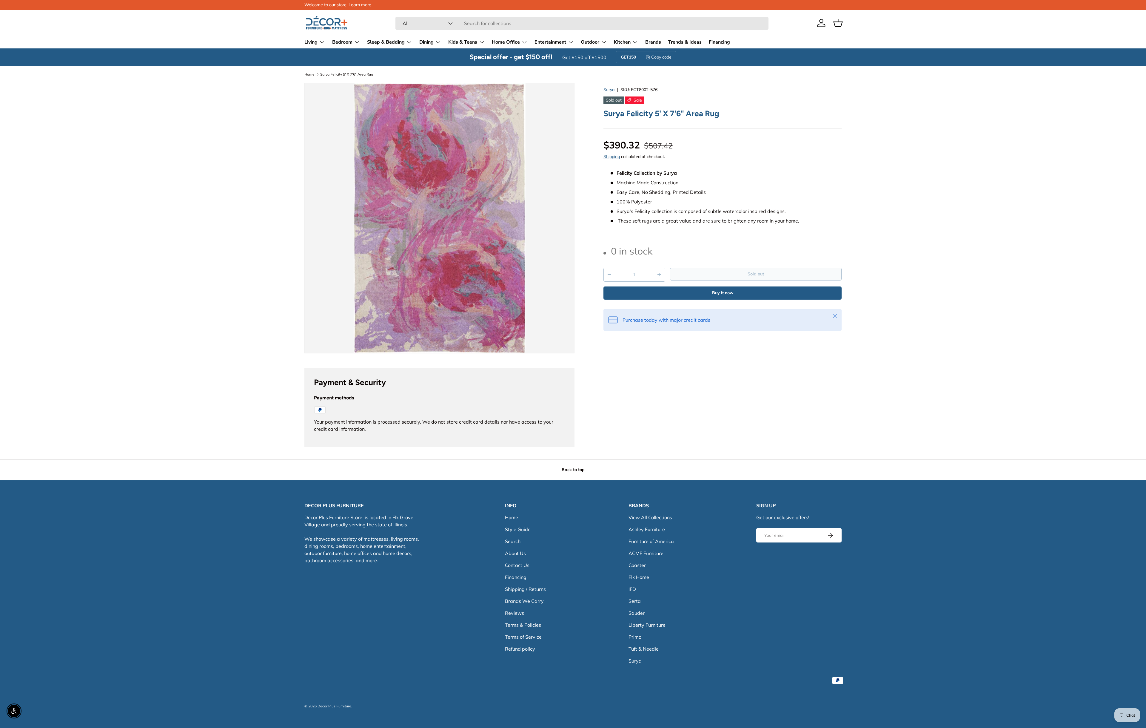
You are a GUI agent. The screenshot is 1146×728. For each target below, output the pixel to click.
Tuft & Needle (644, 649)
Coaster (637, 565)
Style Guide (518, 529)
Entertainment (550, 42)
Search (512, 541)
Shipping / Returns (525, 589)
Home (309, 74)
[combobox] (581, 23)
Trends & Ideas (685, 42)
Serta (635, 601)
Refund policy (520, 649)
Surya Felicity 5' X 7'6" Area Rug (346, 74)
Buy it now (722, 292)
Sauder (637, 613)
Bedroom (342, 42)
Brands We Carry (524, 601)
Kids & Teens (462, 42)
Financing (719, 42)
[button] (838, 23)
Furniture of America (651, 541)
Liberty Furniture (647, 625)
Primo (635, 637)
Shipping (611, 156)
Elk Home (639, 577)
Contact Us (517, 565)
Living (311, 42)
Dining (426, 42)
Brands (653, 42)
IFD (632, 589)
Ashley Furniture (647, 529)
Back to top (573, 469)
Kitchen (622, 42)
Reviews (514, 613)
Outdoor (590, 42)
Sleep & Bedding (386, 42)
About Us (515, 553)
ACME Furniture (646, 553)
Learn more (360, 4)
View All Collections (650, 517)
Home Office (506, 42)
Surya (608, 89)
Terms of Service (523, 637)
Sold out (756, 274)
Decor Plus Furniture (334, 706)
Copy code (661, 57)
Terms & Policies (523, 625)
